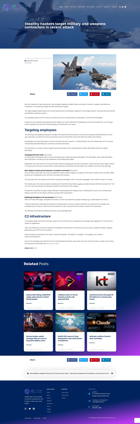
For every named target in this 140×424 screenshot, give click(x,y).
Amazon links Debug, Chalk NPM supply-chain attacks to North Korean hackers (38, 297)
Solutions (81, 7)
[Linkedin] (125, 7)
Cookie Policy (65, 392)
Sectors (73, 7)
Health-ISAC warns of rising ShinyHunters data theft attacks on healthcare (70, 338)
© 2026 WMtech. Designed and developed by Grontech (102, 417)
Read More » (29, 303)
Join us (99, 7)
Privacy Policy (65, 395)
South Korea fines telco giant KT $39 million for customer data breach (101, 297)
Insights (106, 7)
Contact (114, 7)
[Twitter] (123, 7)
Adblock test (29, 248)
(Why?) (35, 248)
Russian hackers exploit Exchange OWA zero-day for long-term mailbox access (36, 338)
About (67, 7)
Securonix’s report (53, 243)
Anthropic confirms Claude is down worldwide (100, 337)
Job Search (90, 7)
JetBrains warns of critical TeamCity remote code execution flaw (68, 297)
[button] (72, 94)
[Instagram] (120, 7)
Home (61, 7)
